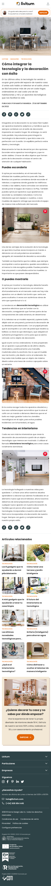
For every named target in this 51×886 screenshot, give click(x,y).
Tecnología (26, 59)
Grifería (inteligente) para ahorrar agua (37, 634)
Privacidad (6, 823)
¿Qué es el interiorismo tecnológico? (8, 668)
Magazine (14, 59)
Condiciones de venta (29, 819)
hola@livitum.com (14, 799)
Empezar (24, 737)
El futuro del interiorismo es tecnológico (34, 602)
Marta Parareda (23, 103)
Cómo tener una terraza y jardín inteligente (35, 570)
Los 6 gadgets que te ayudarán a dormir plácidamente (12, 570)
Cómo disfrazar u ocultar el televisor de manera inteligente (38, 668)
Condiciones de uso (10, 819)
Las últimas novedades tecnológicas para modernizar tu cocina (13, 635)
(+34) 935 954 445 (15, 803)
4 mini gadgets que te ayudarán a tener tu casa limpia (13, 602)
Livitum (5, 59)
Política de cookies (20, 823)
